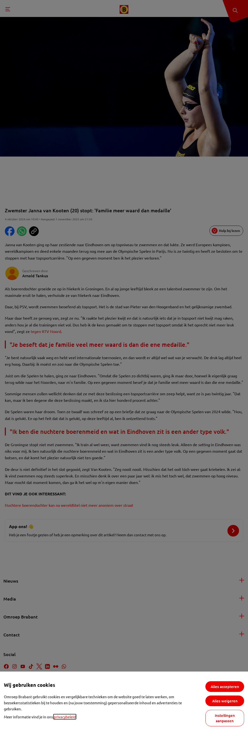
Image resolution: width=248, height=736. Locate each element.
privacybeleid (65, 716)
